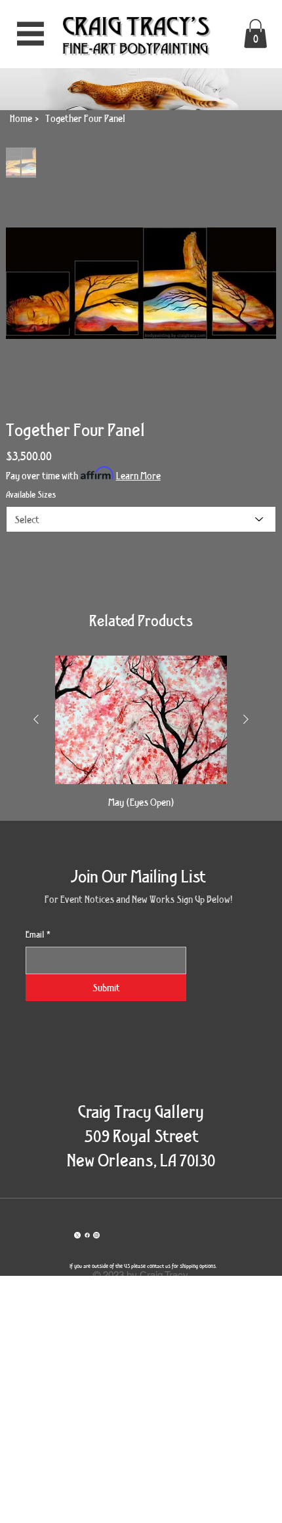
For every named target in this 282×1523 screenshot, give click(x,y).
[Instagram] (96, 1235)
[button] (255, 33)
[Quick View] (141, 720)
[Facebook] (87, 1235)
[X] (77, 1235)
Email (38, 934)
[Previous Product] (36, 719)
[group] (141, 732)
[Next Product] (246, 719)
